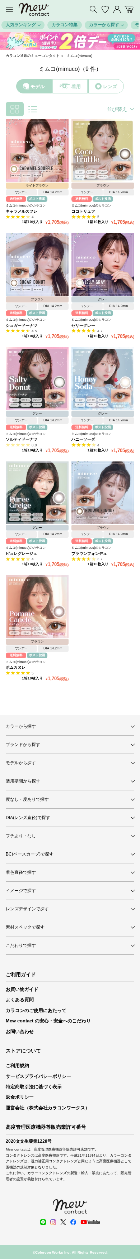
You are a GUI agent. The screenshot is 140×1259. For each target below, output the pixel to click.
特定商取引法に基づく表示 (34, 1086)
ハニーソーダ (83, 439)
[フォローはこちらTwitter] (63, 1222)
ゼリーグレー (83, 325)
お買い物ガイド (22, 989)
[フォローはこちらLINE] (43, 1222)
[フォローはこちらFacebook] (73, 1222)
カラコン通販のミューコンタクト (33, 56)
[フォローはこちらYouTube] (90, 1222)
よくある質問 (20, 999)
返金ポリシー (20, 1097)
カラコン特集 (65, 24)
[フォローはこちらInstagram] (53, 1222)
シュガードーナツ (21, 325)
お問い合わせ (20, 1031)
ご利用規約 (17, 1065)
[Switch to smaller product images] (15, 109)
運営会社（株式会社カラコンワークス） (48, 1107)
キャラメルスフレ (21, 211)
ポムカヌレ (15, 667)
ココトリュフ (83, 211)
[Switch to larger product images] (33, 109)
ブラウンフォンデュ (89, 553)
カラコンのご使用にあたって (36, 1010)
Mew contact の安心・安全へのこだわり (48, 1020)
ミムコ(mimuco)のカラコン (26, 205)
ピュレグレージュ (21, 553)
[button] (5, 41)
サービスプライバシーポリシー (38, 1076)
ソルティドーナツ (21, 439)
